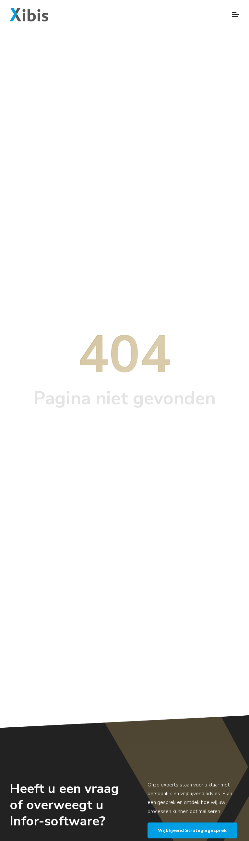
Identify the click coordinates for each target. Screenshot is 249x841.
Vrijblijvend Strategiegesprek (192, 830)
